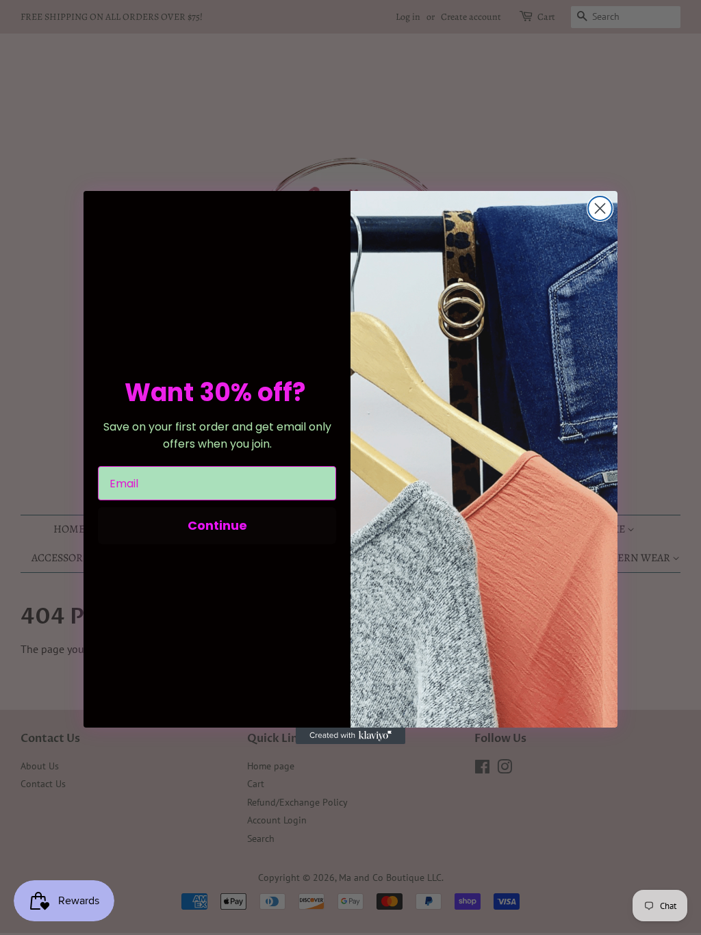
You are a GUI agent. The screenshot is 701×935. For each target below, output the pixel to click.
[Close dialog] (600, 208)
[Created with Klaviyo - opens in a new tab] (350, 736)
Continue (217, 525)
